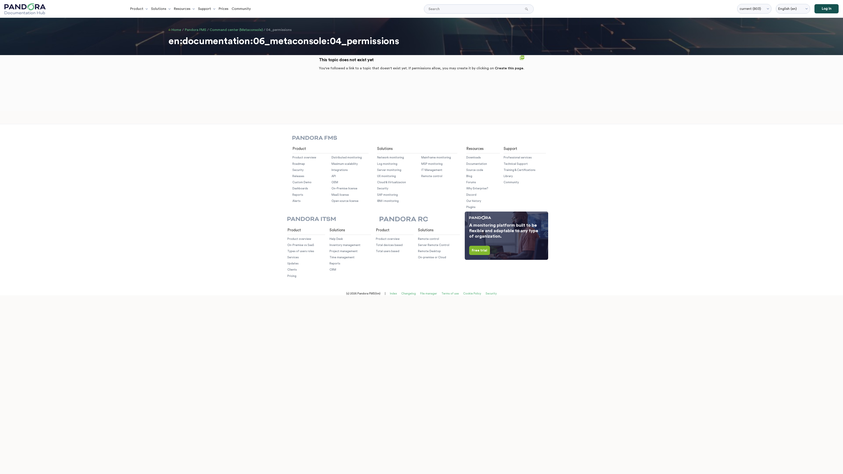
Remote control (431, 176)
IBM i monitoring (388, 200)
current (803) (750, 9)
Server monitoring (389, 170)
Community (241, 9)
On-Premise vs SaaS (300, 245)
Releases (298, 176)
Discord (471, 194)
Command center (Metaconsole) (236, 30)
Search (527, 9)
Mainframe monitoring (436, 157)
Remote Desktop (429, 251)
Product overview (304, 157)
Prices (223, 9)
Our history (473, 200)
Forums (471, 182)
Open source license (344, 200)
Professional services (518, 157)
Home (176, 30)
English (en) (787, 9)
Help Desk (336, 238)
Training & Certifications (519, 170)
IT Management (431, 170)
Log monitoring (387, 163)
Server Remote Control (433, 245)
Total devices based (389, 245)
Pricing (291, 276)
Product (136, 9)
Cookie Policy (472, 293)
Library (508, 176)
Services (293, 257)
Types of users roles (300, 251)
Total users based (387, 251)
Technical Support (516, 163)
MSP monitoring (432, 163)
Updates (293, 263)
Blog (469, 176)
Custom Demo (302, 182)
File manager (428, 293)
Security (298, 170)
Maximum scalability (344, 163)
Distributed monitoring (346, 157)
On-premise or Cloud (432, 257)
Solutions (158, 9)
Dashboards (300, 188)
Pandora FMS (195, 30)
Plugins (471, 207)
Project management (344, 251)
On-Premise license (344, 188)
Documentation (476, 163)
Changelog (408, 293)
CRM (333, 269)
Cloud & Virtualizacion (391, 182)
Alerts (296, 200)
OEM (334, 182)
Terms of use (450, 293)
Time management (342, 257)
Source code (474, 170)
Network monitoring (390, 157)
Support (204, 9)
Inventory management (345, 245)
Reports (297, 194)
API (333, 176)
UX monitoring (386, 176)
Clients (292, 269)
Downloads (473, 157)
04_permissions (279, 30)
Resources (182, 9)
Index (393, 293)
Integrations (339, 170)
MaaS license (340, 194)
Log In (826, 8)
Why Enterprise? (477, 188)
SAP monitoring (387, 194)
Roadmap (298, 163)
